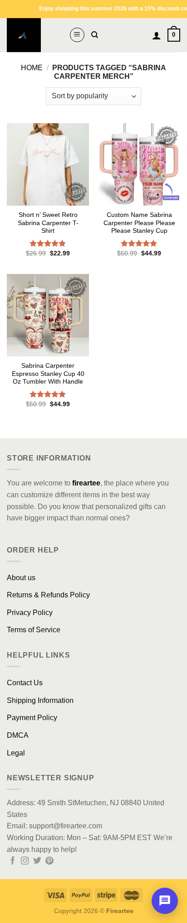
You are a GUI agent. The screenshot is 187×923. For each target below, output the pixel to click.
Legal (16, 753)
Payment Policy (32, 717)
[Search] (94, 34)
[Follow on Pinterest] (49, 861)
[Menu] (77, 35)
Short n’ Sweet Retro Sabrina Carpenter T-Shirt (48, 223)
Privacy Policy (30, 612)
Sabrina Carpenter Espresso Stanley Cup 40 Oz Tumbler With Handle (48, 373)
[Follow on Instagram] (25, 861)
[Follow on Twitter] (37, 861)
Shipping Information (40, 700)
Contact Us (25, 683)
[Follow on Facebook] (13, 861)
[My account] (156, 35)
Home (32, 68)
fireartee (86, 483)
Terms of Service (33, 630)
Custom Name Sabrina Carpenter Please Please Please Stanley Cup (139, 223)
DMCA (18, 735)
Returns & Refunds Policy (48, 595)
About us (21, 578)
